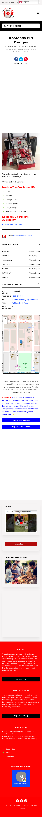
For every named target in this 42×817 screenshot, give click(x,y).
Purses (26, 49)
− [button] (5, 321)
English (25, 2)
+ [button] (5, 318)
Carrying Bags (31, 47)
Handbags (19, 49)
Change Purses (10, 49)
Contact (17, 806)
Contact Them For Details (12, 224)
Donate (8, 806)
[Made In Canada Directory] (8, 13)
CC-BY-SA (36, 372)
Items (22, 47)
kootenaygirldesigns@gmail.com (25, 299)
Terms (22, 809)
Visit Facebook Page (20, 303)
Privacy (34, 806)
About (26, 806)
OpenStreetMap (20, 372)
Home (15, 47)
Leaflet (6, 372)
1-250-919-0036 (18, 296)
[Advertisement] (21, 102)
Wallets (32, 49)
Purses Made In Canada (23, 236)
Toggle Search (14, 26)
